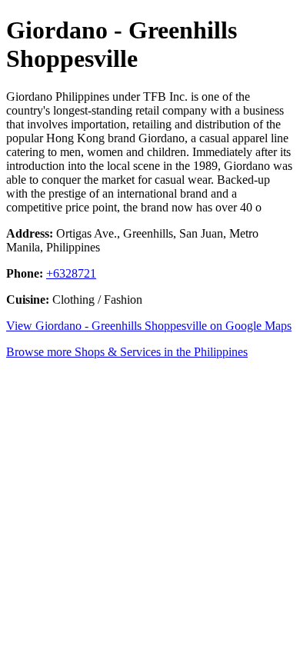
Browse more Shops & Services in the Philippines (127, 351)
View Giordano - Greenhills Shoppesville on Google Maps (149, 325)
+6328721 (71, 273)
